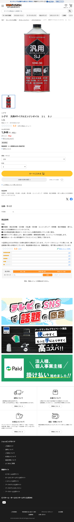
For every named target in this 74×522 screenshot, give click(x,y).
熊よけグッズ (43, 15)
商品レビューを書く (65, 249)
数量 (2, 163)
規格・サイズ (5, 156)
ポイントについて (8, 138)
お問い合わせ (42, 514)
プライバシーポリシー (47, 512)
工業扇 (64, 15)
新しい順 (22, 271)
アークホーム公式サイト (12, 491)
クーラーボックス (31, 15)
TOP (2, 20)
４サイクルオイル (36, 20)
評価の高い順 (42, 271)
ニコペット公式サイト (12, 481)
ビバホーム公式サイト (12, 474)
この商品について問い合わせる (12, 185)
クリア (56, 275)
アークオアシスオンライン (13, 488)
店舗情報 (31, 514)
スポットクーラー (54, 15)
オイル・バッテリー (24, 20)
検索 (47, 275)
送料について (7, 149)
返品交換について (10, 460)
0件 (20, 249)
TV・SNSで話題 (7, 15)
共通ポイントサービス (36, 1)
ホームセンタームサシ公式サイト (15, 478)
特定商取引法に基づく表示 (29, 512)
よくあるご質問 (10, 463)
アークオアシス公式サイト (13, 484)
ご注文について (10, 453)
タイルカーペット (19, 15)
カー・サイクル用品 (11, 20)
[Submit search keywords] (70, 11)
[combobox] (35, 11)
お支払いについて (10, 456)
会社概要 (60, 512)
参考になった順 (61, 271)
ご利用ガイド (9, 446)
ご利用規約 (14, 512)
